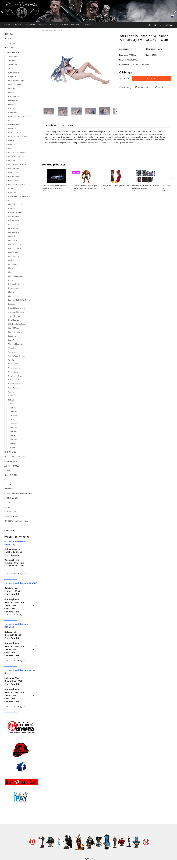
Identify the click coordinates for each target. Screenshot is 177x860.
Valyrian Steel (13, 380)
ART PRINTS (9, 507)
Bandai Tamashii (14, 72)
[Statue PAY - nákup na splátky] (21, 796)
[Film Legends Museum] (21, 727)
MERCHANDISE (10, 461)
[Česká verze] (172, 16)
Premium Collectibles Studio (19, 300)
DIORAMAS (9, 488)
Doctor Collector (14, 132)
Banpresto (12, 76)
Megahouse (12, 264)
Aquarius (11, 60)
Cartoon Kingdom (15, 96)
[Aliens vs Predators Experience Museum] (21, 750)
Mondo (11, 272)
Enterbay (11, 144)
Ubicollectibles (13, 364)
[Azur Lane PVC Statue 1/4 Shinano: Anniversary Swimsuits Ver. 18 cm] (80, 69)
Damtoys (11, 108)
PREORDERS (30, 25)
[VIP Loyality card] (21, 782)
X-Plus (10, 396)
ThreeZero (12, 348)
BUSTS (7, 470)
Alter (12, 420)
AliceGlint (13, 412)
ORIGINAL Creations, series (16, 521)
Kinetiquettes (13, 232)
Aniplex (13, 443)
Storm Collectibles (15, 332)
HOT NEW (8, 34)
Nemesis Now (13, 284)
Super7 (11, 340)
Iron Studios (13, 224)
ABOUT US (18, 25)
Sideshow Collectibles (16, 324)
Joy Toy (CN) (13, 228)
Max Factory (13, 252)
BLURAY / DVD (10, 511)
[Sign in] (155, 25)
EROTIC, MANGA (11, 498)
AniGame (13, 432)
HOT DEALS (9, 47)
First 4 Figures (13, 168)
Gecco (12, 447)
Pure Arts (11, 304)
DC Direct (11, 120)
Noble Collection (14, 288)
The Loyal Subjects (15, 344)
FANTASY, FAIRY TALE (13, 516)
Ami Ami (13, 427)
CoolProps (12, 104)
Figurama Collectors (16, 156)
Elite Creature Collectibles (18, 136)
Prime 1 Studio (14, 296)
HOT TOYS (12, 200)
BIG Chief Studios (15, 84)
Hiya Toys (12, 192)
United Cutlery (13, 372)
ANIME (7, 502)
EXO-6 (10, 148)
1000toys (13, 404)
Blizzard (11, 92)
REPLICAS (8, 484)
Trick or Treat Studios (16, 356)
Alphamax (14, 416)
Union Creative (14, 368)
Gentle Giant (13, 180)
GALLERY (88, 25)
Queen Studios (14, 316)
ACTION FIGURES (11, 466)
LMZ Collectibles (14, 248)
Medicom (12, 260)
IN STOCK (8, 38)
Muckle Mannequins (16, 276)
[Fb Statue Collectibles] (21, 767)
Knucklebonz (13, 236)
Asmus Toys (12, 64)
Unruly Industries (15, 376)
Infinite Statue (13, 216)
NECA (10, 280)
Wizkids (11, 392)
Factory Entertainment (17, 152)
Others (11, 400)
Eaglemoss (12, 128)
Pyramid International (16, 308)
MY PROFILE (76, 25)
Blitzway (11, 88)
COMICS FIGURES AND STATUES (18, 493)
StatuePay (42, 25)
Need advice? (68, 125)
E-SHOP (7, 25)
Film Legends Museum (17, 164)
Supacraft (12, 336)
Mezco (10, 268)
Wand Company (14, 384)
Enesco (11, 140)
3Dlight (13, 408)
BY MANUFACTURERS (13, 52)
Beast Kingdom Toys (16, 80)
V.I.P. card (53, 25)
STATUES (8, 479)
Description (51, 125)
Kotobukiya (12, 240)
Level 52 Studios (14, 244)
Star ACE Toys (13, 328)
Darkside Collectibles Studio (19, 116)
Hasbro (11, 188)
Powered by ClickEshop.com (89, 859)
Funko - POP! (13, 172)
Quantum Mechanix (16, 312)
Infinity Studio (13, 220)
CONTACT (64, 25)
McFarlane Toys (14, 256)
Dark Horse (12, 112)
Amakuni (13, 424)
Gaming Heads (14, 176)
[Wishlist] (161, 25)
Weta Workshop (14, 388)
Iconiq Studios (13, 208)
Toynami (11, 352)
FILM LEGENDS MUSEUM (15, 456)
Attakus (11, 68)
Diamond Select (14, 124)
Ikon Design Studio (15, 212)
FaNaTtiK (11, 160)
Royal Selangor (14, 320)
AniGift (12, 436)
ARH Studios (13, 56)
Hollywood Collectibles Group (19, 196)
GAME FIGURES (10, 475)
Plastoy (11, 292)
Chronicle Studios (15, 204)
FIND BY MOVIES (11, 452)
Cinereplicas (12, 100)
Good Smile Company (16, 184)
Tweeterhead (13, 360)
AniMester (14, 440)
